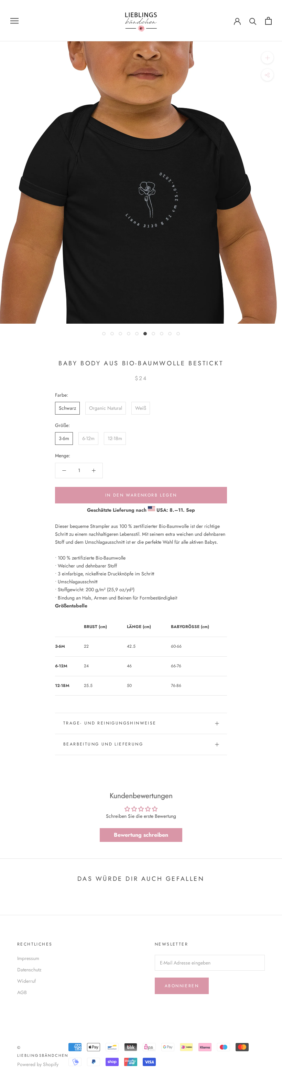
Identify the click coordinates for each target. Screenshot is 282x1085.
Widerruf (26, 981)
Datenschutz (29, 969)
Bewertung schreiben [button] (141, 835)
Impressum (28, 958)
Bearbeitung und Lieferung (103, 744)
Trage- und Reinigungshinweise (109, 723)
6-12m (88, 438)
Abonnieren (182, 986)
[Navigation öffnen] (14, 20)
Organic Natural (105, 408)
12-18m (115, 438)
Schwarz (67, 408)
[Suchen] (253, 20)
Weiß (140, 408)
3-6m (64, 438)
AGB (22, 992)
